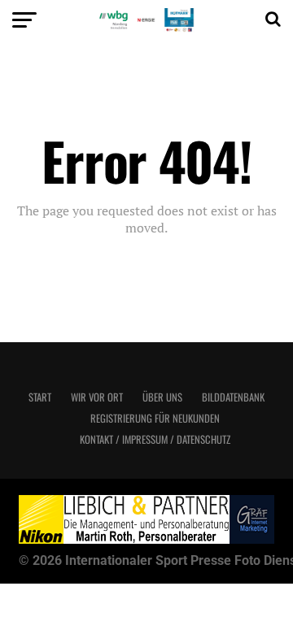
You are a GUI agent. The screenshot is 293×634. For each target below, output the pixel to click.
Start (39, 397)
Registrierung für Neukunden (155, 418)
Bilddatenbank (233, 397)
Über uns (162, 397)
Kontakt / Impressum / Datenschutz (155, 439)
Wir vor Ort (97, 397)
